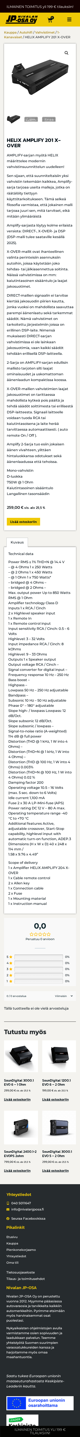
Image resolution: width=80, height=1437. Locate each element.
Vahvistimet (45, 32)
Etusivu (11, 1237)
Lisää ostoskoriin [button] (17, 1099)
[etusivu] (21, 19)
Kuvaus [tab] (17, 542)
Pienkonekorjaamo (21, 1250)
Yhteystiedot (16, 1256)
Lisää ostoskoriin (23, 521)
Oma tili (12, 1263)
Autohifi (25, 32)
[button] (66, 53)
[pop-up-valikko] (69, 19)
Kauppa (10, 32)
